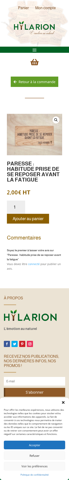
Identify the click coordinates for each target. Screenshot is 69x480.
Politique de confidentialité (35, 474)
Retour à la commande (37, 81)
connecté (34, 264)
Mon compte (45, 8)
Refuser (34, 456)
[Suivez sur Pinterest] (22, 344)
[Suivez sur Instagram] (30, 344)
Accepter (34, 445)
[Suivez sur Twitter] (15, 344)
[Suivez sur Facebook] (7, 344)
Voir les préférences (34, 466)
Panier (23, 8)
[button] (63, 402)
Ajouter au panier (28, 218)
